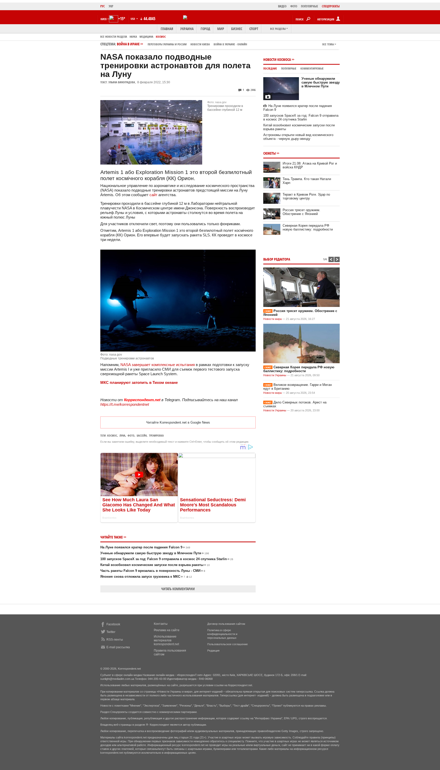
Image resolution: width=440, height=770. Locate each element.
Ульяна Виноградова (121, 82)
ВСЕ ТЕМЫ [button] (328, 44)
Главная (167, 28)
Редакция (213, 650)
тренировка (156, 435)
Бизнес (236, 28)
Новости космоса (277, 59)
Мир (220, 28)
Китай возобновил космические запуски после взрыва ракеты (155, 565)
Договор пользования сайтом (226, 623)
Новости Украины (274, 375)
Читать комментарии (178, 588)
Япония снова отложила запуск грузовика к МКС (146, 576)
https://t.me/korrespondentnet (124, 404)
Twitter (110, 632)
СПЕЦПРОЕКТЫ (331, 6)
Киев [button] (104, 19)
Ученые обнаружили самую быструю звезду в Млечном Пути (154, 553)
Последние (270, 68)
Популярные (288, 68)
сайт (153, 195)
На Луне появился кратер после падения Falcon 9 (145, 547)
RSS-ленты (114, 639)
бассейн (142, 435)
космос (112, 435)
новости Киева (200, 44)
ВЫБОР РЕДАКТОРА (276, 259)
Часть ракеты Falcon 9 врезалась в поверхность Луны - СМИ (152, 571)
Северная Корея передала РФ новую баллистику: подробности (308, 227)
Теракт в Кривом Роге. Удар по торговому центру (306, 196)
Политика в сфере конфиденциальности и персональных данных (222, 634)
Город (205, 28)
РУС (102, 6)
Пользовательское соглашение (227, 644)
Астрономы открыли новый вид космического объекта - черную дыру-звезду (298, 137)
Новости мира (272, 318)
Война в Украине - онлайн (230, 44)
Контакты (161, 624)
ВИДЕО (282, 6)
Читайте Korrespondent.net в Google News (178, 422)
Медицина (146, 36)
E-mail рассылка (118, 647)
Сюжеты (269, 153)
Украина (187, 28)
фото (131, 435)
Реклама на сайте (167, 630)
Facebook (113, 624)
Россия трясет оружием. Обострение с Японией (301, 212)
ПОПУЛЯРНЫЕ (309, 6)
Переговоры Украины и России (167, 44)
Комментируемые (312, 68)
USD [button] (133, 19)
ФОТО (293, 6)
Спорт (253, 28)
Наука (133, 36)
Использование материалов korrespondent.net (166, 640)
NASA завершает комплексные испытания (157, 364)
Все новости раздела (113, 36)
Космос (161, 36)
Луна (122, 435)
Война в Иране (182, 44)
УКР (111, 6)
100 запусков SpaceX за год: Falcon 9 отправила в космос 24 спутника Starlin (166, 559)
